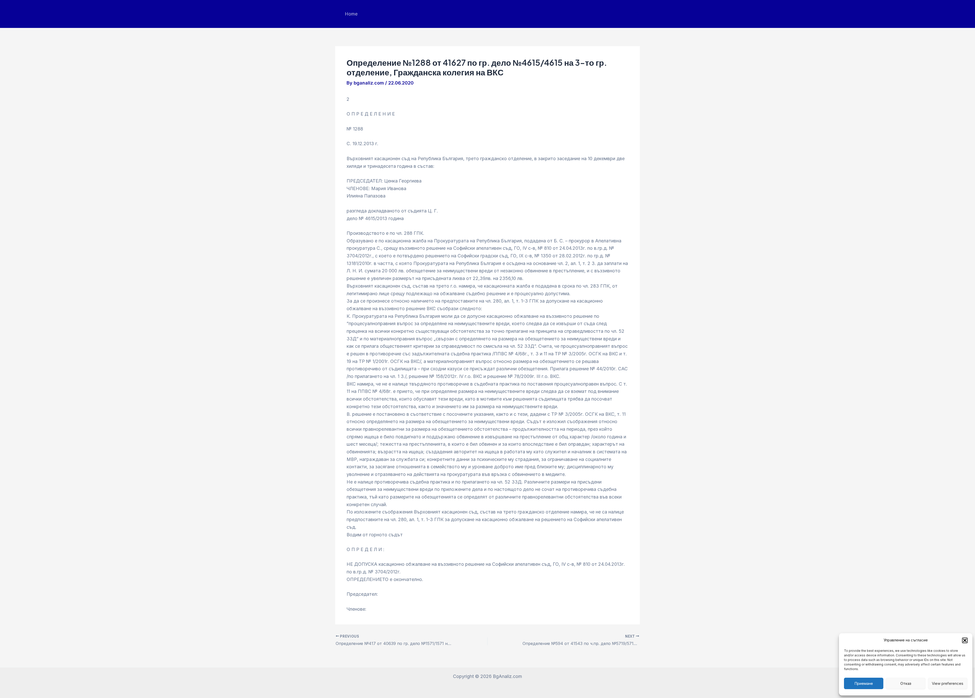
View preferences (947, 683)
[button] (964, 640)
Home (351, 13)
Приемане (863, 683)
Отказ (905, 683)
